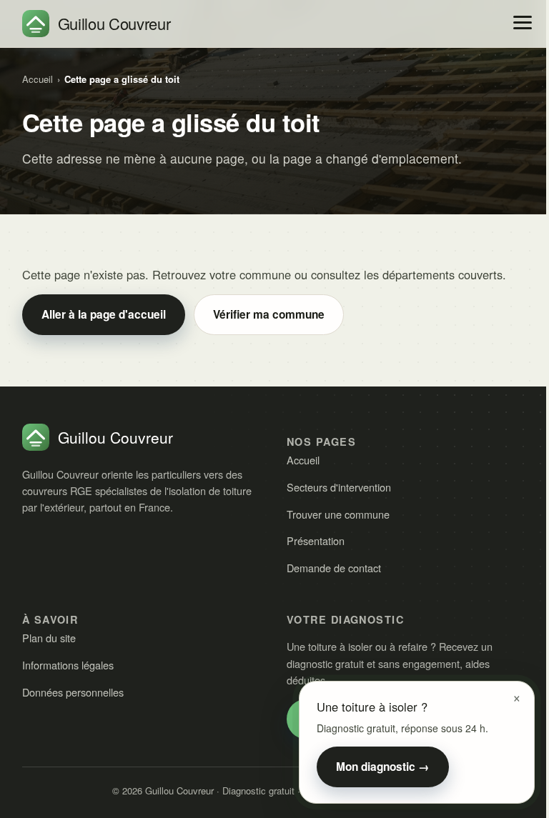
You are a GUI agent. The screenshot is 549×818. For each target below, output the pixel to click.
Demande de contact (334, 567)
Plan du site (49, 637)
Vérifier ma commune (269, 314)
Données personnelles (73, 691)
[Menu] (522, 22)
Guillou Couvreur (114, 23)
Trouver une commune (338, 514)
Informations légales (68, 664)
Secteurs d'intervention (339, 486)
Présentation (316, 540)
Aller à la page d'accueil (103, 314)
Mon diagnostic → (383, 766)
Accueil (37, 79)
